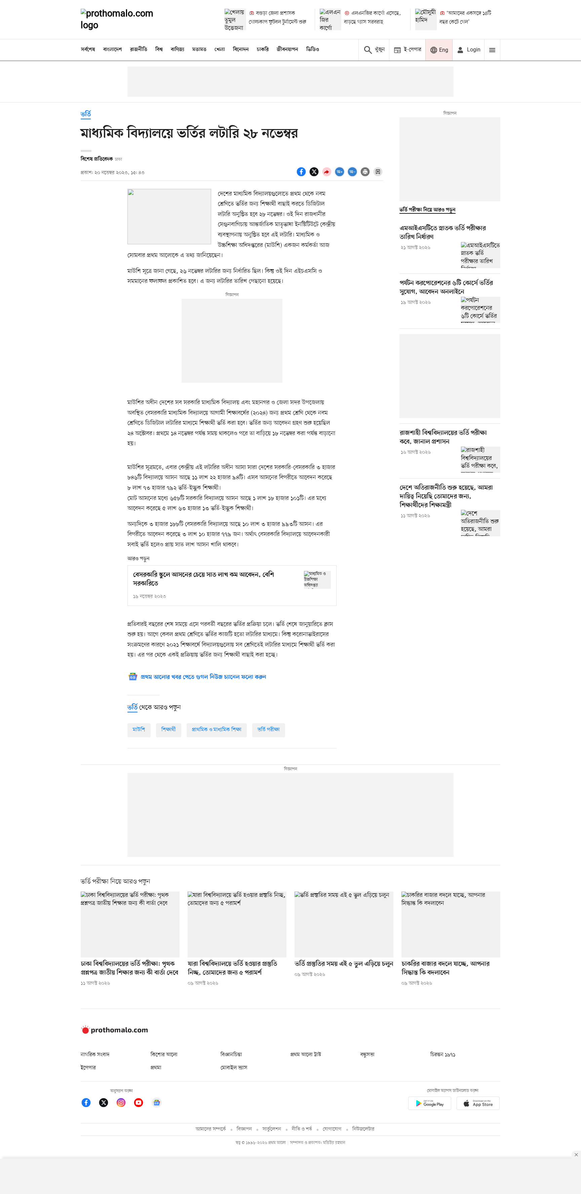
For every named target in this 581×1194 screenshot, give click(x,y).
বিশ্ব (159, 50)
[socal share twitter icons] (315, 175)
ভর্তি (86, 115)
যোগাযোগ (332, 1129)
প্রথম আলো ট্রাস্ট (305, 1055)
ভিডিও (312, 50)
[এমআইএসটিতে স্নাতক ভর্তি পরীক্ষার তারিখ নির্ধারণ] (480, 255)
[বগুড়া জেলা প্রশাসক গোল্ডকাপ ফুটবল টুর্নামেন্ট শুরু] (235, 19)
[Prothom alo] (126, 19)
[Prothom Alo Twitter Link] (107, 1103)
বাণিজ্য (177, 50)
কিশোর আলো (164, 1055)
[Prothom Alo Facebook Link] (89, 1103)
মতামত (199, 50)
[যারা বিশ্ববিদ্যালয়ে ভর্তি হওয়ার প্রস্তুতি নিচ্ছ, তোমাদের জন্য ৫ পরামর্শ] (237, 924)
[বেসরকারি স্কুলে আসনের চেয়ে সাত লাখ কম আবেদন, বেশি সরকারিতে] (317, 580)
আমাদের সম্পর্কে (211, 1129)
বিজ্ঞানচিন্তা (231, 1055)
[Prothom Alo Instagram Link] (124, 1103)
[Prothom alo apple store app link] (478, 1104)
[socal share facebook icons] (302, 175)
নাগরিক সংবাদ (95, 1055)
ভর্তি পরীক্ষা (269, 730)
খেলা (220, 50)
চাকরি (263, 50)
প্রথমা (156, 1068)
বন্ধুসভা (367, 1055)
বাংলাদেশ (112, 50)
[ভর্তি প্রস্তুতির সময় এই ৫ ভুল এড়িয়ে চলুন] (344, 924)
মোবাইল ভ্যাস (234, 1068)
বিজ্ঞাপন (244, 1129)
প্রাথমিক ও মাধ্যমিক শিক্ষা (216, 730)
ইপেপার (88, 1068)
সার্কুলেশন (272, 1129)
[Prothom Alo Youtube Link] (142, 1103)
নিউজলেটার (363, 1129)
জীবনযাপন (287, 50)
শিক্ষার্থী (168, 730)
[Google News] (157, 1104)
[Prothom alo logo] (114, 1032)
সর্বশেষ (88, 50)
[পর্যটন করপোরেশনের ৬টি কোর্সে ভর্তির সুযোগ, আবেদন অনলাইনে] (480, 310)
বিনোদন (241, 50)
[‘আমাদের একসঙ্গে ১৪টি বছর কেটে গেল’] (426, 19)
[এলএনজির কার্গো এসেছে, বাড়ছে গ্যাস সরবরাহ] (330, 19)
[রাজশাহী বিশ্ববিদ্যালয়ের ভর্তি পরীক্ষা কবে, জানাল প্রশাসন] (480, 460)
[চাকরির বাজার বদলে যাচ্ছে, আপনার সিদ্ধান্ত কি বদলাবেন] (450, 924)
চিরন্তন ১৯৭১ (442, 1055)
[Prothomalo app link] (430, 1104)
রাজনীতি (138, 50)
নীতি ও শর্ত (302, 1129)
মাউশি (139, 730)
